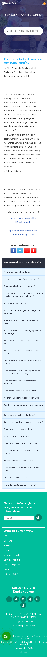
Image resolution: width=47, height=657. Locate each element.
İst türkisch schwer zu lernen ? (16, 303)
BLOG (6, 550)
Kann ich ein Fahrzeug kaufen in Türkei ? (20, 391)
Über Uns (8, 541)
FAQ (5, 536)
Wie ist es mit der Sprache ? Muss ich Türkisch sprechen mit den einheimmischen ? (23, 294)
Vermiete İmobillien (12, 560)
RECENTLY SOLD (11, 574)
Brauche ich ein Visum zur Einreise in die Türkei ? (23, 406)
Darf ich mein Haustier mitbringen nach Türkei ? (23, 422)
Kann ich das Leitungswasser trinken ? (19, 429)
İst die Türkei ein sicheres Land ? (17, 436)
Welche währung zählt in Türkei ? (17, 272)
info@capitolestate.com (25, 626)
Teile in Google (33, 250)
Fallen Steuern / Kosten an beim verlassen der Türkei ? (23, 362)
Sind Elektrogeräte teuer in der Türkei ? (20, 485)
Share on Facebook (13, 250)
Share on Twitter (20, 250)
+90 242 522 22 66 (25, 622)
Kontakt (7, 546)
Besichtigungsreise (12, 565)
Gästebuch (8, 569)
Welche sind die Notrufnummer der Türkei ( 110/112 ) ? (22, 352)
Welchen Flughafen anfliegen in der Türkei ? (22, 398)
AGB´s (30, 648)
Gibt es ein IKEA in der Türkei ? (16, 478)
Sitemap (23, 652)
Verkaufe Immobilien (12, 555)
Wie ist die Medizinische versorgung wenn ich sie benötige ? (23, 332)
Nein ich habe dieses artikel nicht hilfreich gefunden (24, 232)
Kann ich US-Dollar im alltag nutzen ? (19, 286)
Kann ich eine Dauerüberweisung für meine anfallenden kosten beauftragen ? (22, 372)
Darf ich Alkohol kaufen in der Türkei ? (19, 415)
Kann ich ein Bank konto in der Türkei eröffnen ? (23, 263)
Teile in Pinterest (27, 250)
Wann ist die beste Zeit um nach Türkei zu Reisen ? (21, 321)
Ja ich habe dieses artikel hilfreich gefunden (24, 220)
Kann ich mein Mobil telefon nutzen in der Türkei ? (21, 469)
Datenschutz (20, 648)
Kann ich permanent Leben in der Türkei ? (21, 443)
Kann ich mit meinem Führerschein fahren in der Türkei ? (22, 382)
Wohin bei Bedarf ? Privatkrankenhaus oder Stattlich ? (22, 342)
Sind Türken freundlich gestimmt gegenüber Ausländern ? (22, 311)
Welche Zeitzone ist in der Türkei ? (18, 461)
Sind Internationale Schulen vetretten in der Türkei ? (21, 452)
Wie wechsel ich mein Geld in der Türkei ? (21, 279)
